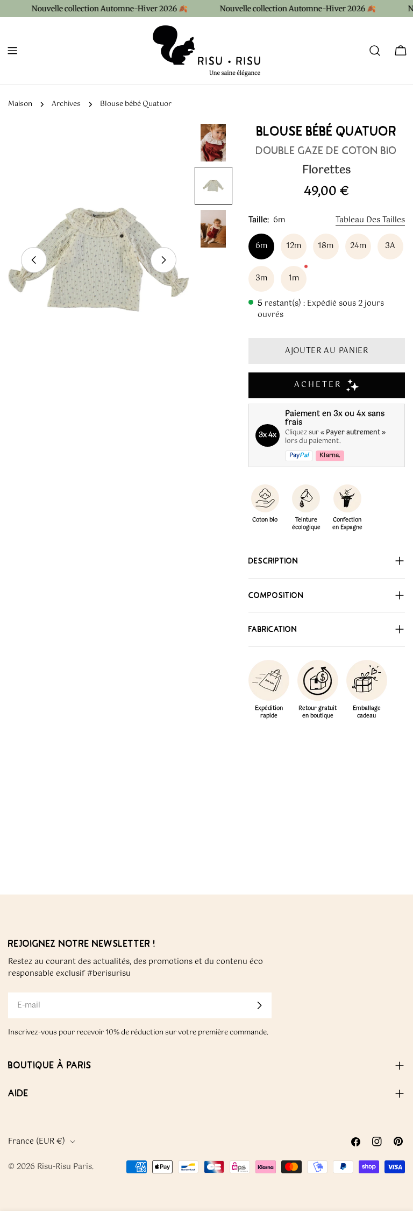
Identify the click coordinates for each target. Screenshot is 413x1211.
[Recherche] (375, 50)
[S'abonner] (259, 1005)
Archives (66, 104)
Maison (20, 104)
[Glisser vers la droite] (163, 260)
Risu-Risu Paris (64, 1166)
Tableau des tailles (370, 220)
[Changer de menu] (12, 50)
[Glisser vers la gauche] (34, 260)
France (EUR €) (36, 1141)
